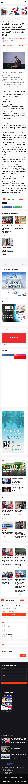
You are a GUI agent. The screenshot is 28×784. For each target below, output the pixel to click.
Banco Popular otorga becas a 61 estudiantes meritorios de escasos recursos (7, 532)
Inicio (6, 777)
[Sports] (20, 396)
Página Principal (5, 21)
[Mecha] (20, 377)
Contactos (21, 777)
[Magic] (8, 371)
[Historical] (8, 366)
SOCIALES (13, 21)
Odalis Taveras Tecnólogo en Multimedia (17, 781)
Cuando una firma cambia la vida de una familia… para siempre (18, 489)
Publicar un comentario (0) (14, 261)
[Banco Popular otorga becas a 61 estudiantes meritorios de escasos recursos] (5, 756)
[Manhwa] (8, 374)
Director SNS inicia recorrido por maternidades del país (20, 512)
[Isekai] (8, 368)
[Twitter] (14, 207)
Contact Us (14, 779)
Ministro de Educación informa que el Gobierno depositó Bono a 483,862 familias (7, 581)
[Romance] (8, 388)
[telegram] (22, 771)
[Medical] (20, 380)
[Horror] (20, 366)
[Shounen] (20, 393)
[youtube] (20, 357)
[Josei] (20, 368)
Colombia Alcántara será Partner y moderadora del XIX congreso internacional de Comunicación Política (7, 251)
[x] (8, 357)
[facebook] (8, 355)
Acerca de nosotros (13, 777)
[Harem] (20, 363)
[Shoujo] (8, 393)
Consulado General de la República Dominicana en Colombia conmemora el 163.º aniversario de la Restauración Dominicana (7, 229)
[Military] (8, 382)
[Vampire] (20, 402)
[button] (2, 2)
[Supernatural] (8, 399)
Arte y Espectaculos (11, 2)
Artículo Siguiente (22, 264)
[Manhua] (20, 371)
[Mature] (8, 377)
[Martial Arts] (20, 374)
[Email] (20, 207)
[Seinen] (20, 391)
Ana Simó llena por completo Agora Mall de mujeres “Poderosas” (20, 227)
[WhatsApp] (17, 207)
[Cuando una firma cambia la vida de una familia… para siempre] (6, 489)
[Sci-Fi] (8, 391)
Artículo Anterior (5, 264)
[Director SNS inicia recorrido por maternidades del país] (5, 749)
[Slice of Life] (8, 396)
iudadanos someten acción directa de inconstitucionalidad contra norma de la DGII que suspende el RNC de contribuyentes (20, 534)
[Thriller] (20, 399)
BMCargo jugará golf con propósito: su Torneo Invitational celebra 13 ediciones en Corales (17, 480)
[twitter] (23, 768)
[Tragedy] (8, 402)
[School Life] (20, 388)
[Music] (20, 382)
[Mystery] (8, 385)
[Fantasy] (20, 360)
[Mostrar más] (23, 207)
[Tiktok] (8, 360)
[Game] (8, 363)
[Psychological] (20, 385)
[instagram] (20, 355)
